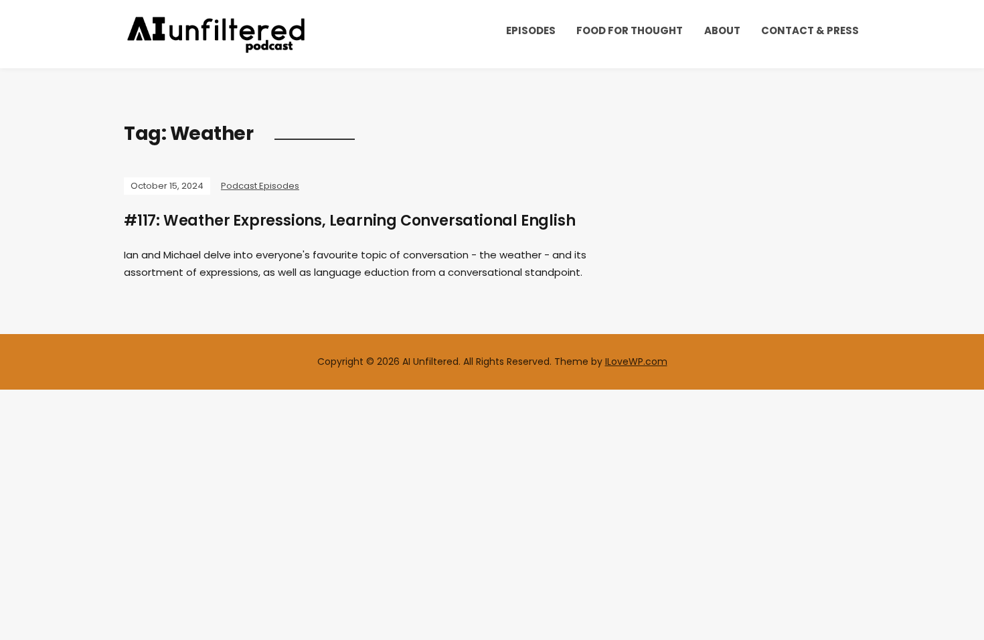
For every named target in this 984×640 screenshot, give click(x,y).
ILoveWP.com (636, 361)
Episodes (531, 30)
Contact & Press (810, 30)
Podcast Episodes (260, 185)
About (722, 30)
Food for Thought (629, 30)
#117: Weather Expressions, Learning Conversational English (349, 220)
